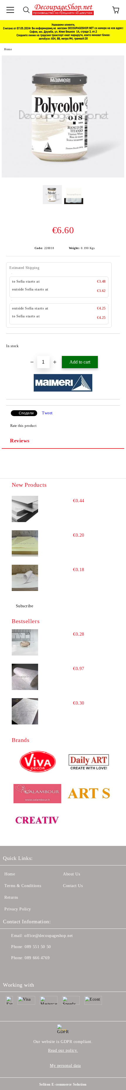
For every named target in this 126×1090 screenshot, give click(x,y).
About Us (71, 874)
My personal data (65, 1065)
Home (8, 49)
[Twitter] (23, 969)
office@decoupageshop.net (48, 935)
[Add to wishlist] (111, 343)
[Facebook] (10, 969)
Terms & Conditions (22, 886)
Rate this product (23, 426)
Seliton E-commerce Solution (63, 1084)
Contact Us (73, 886)
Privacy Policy (17, 909)
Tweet (47, 413)
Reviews (20, 441)
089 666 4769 (37, 958)
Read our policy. (63, 1050)
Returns (11, 897)
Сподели (26, 413)
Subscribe (24, 606)
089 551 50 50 (38, 947)
